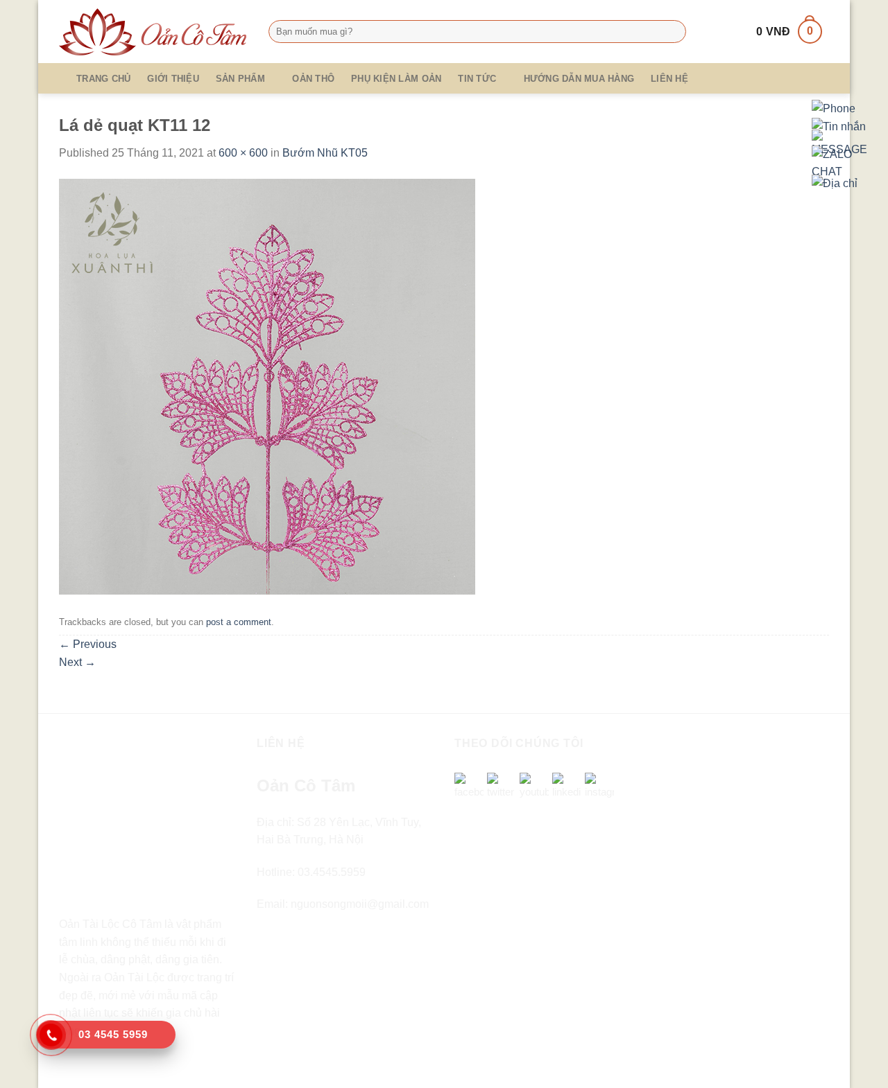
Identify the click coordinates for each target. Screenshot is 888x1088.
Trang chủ (103, 78)
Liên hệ (669, 78)
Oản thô (313, 78)
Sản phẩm (240, 78)
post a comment (238, 622)
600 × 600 (243, 153)
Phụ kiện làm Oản (396, 78)
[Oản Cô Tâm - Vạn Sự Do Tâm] (153, 31)
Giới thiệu (173, 78)
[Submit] (672, 32)
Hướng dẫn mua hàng (579, 78)
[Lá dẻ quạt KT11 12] (267, 386)
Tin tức (477, 78)
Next (77, 662)
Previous (88, 644)
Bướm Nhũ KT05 (325, 153)
